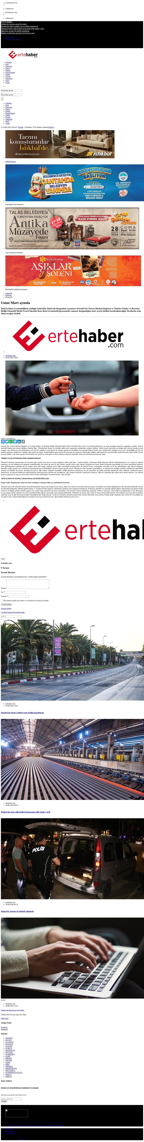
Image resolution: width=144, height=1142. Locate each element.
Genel (7, 83)
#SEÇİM (8, 1060)
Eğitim (7, 70)
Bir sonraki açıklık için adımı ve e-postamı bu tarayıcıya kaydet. (26, 600)
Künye (56, 1125)
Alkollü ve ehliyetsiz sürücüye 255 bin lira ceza (18, 33)
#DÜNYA (9, 1052)
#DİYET (8, 1077)
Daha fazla (5, 1018)
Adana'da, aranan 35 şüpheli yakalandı (15, 31)
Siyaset (7, 77)
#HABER (9, 1038)
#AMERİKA (10, 1054)
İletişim (40, 1125)
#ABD (7, 1056)
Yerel (7, 81)
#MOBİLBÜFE (11, 1068)
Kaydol (4, 1101)
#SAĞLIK (9, 1044)
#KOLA (8, 1075)
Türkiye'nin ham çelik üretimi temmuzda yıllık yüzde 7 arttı (22, 29)
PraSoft (20, 127)
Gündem (8, 62)
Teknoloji (8, 79)
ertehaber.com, (10, 356)
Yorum (3, 588)
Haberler (8, 295)
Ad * (2, 592)
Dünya (7, 68)
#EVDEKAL (10, 1050)
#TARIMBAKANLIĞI (13, 1072)
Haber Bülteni (10, 1133)
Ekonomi (8, 66)
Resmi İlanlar (10, 72)
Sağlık (7, 74)
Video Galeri (32, 1125)
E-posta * (4, 596)
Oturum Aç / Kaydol (12, 39)
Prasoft (21, 1139)
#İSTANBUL (10, 1070)
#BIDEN (8, 1058)
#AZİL (7, 1062)
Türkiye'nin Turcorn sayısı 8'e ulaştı (13, 24)
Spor (7, 64)
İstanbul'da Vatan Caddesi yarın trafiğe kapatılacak (19, 26)
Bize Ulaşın (9, 37)
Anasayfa (8, 293)
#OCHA (8, 1040)
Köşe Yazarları (49, 1125)
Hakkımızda (17, 1125)
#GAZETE (9, 1042)
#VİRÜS (8, 1048)
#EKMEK (9, 1066)
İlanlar (62, 1125)
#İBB (7, 1064)
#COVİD (8, 1046)
